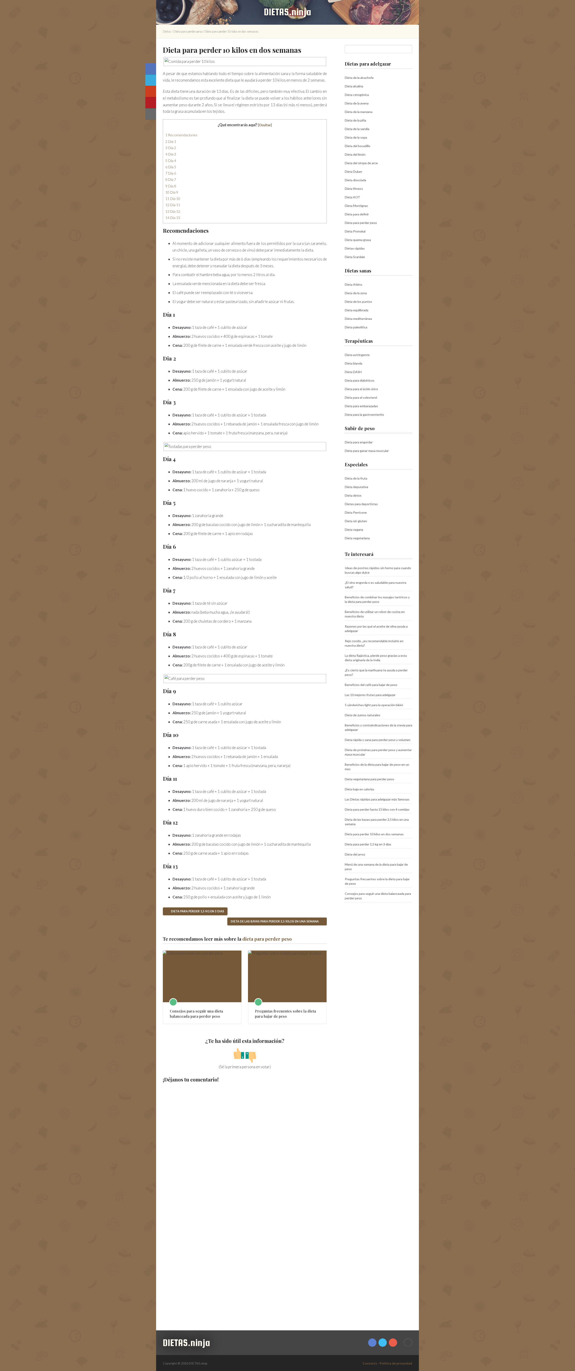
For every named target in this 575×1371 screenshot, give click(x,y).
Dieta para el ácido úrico (361, 389)
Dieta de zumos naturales (362, 715)
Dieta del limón (355, 154)
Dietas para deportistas (361, 504)
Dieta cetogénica (357, 95)
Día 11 (172, 205)
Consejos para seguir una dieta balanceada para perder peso (196, 1013)
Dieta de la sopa (356, 137)
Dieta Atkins (353, 284)
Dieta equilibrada (356, 310)
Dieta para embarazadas (361, 406)
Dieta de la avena (357, 103)
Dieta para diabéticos (359, 380)
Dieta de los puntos (358, 301)
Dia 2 (170, 148)
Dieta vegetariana (357, 538)
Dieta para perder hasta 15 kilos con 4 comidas (377, 809)
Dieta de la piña (355, 120)
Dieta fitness (354, 188)
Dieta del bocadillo (357, 146)
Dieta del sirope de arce (361, 163)
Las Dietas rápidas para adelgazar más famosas (377, 799)
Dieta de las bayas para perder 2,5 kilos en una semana (275, 921)
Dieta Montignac (356, 206)
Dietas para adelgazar (368, 64)
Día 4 (170, 160)
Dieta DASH (353, 372)
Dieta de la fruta (356, 478)
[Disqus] (245, 1144)
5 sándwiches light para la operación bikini (374, 705)
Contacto (370, 1363)
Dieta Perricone (356, 512)
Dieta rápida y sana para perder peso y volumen (377, 740)
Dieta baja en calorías (359, 789)
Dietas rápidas (355, 248)
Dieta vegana (354, 529)
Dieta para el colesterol (361, 397)
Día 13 (172, 217)
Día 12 (172, 211)
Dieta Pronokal (355, 231)
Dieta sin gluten (356, 521)
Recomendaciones (181, 135)
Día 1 (170, 141)
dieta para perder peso (267, 939)
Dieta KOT (352, 197)
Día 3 (170, 154)
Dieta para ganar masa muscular (367, 451)
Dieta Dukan (353, 171)
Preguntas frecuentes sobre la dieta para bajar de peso (285, 1013)
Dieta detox (353, 495)
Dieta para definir (357, 214)
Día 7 (170, 179)
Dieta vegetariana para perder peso (369, 779)
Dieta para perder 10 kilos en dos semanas (374, 834)
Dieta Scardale (355, 257)
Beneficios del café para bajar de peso (371, 685)
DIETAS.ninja (287, 12)
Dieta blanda (353, 363)
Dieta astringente (357, 355)
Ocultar (265, 125)
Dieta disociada (355, 180)
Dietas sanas (358, 271)
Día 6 (170, 173)
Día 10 (172, 198)
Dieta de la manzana (358, 112)
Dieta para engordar (359, 442)
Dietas (167, 31)
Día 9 (171, 192)
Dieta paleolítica (356, 327)
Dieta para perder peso (188, 31)
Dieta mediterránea (358, 319)
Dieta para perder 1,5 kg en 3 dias (197, 911)
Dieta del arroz (355, 854)
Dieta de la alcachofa (359, 78)
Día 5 (170, 167)
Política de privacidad (396, 1363)
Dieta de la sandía (357, 129)
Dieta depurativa (356, 487)
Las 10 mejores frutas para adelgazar (370, 695)
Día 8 (170, 186)
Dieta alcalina (354, 86)
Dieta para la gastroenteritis (364, 414)
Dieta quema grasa (358, 240)
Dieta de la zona (356, 293)
